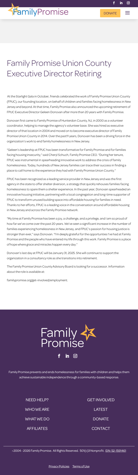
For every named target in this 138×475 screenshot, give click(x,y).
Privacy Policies (59, 466)
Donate (110, 13)
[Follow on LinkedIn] (121, 3)
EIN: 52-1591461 (115, 450)
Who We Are (37, 409)
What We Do (37, 419)
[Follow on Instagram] (128, 3)
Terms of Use (80, 466)
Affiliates (37, 428)
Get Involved (101, 400)
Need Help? (37, 400)
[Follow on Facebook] (114, 3)
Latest (101, 409)
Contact (101, 428)
